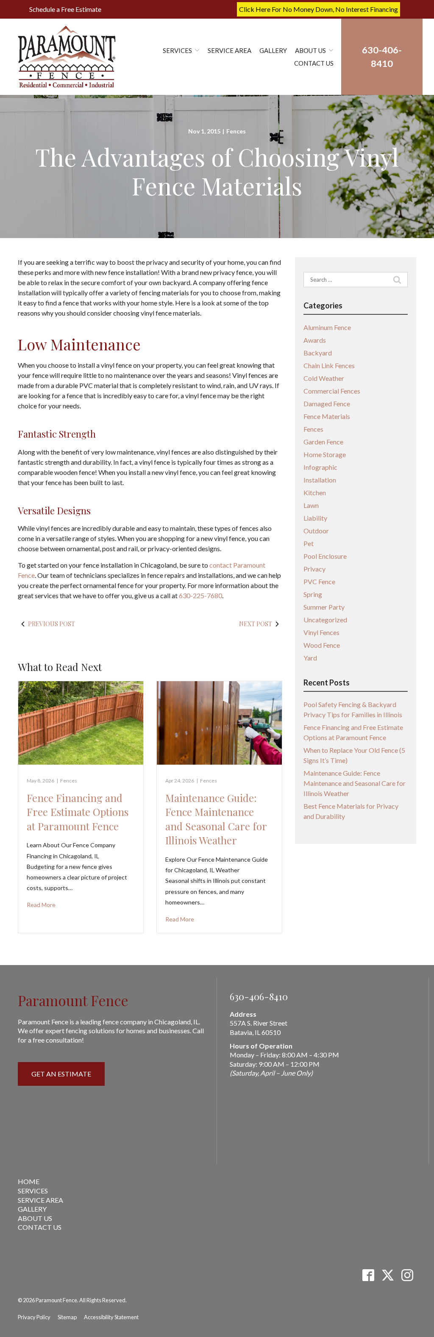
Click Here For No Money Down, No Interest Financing (318, 9)
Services (177, 50)
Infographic (320, 467)
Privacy (314, 569)
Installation (319, 480)
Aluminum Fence (327, 327)
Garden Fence (323, 442)
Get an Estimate (61, 1074)
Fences (236, 131)
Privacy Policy (34, 1317)
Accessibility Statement (111, 1317)
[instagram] (407, 1275)
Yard (310, 658)
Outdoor (316, 531)
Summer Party (324, 607)
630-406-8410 (259, 996)
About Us (310, 50)
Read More (41, 904)
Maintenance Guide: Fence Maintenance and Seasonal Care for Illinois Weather (216, 819)
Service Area (229, 50)
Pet (308, 543)
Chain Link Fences (329, 365)
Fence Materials (326, 416)
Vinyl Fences (321, 632)
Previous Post (51, 624)
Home (28, 1181)
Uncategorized (325, 620)
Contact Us (314, 63)
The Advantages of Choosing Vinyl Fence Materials (217, 171)
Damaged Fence (326, 403)
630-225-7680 (200, 595)
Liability (315, 518)
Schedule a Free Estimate (65, 9)
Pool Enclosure (325, 556)
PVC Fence (319, 581)
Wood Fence (321, 645)
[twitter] (387, 1275)
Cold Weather (323, 378)
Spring (312, 594)
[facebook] (368, 1275)
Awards (314, 340)
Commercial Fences (331, 391)
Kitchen (314, 492)
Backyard (317, 353)
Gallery (273, 50)
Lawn (311, 505)
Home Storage (324, 454)
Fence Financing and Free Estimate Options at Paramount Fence (77, 812)
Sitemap (67, 1317)
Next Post (255, 624)
